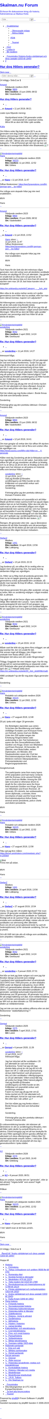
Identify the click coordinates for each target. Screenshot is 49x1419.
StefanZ (3, 538)
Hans (2, 156)
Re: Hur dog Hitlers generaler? (18, 170)
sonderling (5, 327)
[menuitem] (20, 31)
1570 (15, 1156)
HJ (1, 1151)
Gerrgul (3, 1023)
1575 (15, 1028)
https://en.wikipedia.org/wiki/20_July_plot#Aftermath (24, 671)
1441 (15, 543)
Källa (2, 127)
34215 (15, 160)
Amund (3, 85)
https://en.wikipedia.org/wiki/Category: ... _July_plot (23, 288)
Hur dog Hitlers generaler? (20, 66)
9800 (15, 89)
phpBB (15, 1398)
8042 (15, 332)
